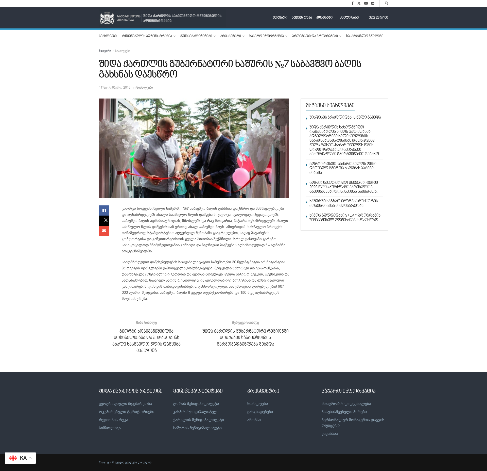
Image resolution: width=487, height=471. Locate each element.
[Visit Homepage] (162, 18)
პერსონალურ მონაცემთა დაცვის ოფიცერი (353, 422)
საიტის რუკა (302, 18)
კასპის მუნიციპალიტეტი (195, 412)
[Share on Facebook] (104, 210)
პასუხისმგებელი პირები (344, 412)
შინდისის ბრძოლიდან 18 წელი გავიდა (345, 118)
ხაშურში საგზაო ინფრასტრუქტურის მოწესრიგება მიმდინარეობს (343, 203)
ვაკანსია (330, 433)
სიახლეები (108, 36)
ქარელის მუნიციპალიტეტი (198, 420)
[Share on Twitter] (104, 221)
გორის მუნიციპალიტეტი (196, 404)
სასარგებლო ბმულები (364, 36)
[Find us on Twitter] (359, 3)
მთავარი (280, 18)
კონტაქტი (324, 18)
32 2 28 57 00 (378, 18)
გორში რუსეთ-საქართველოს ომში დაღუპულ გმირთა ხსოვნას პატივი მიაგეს (342, 168)
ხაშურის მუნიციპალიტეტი (197, 428)
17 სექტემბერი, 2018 (114, 87)
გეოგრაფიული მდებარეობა (125, 404)
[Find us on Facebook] (353, 3)
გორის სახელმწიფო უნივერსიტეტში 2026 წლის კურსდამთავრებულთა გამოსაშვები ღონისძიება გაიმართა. (343, 187)
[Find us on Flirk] (372, 3)
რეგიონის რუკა (113, 420)
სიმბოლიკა (110, 428)
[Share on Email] (104, 231)
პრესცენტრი (230, 36)
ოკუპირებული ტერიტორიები (126, 412)
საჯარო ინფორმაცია (266, 36)
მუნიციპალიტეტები (196, 36)
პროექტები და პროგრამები (315, 36)
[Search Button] (386, 3)
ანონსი (254, 420)
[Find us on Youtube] (366, 3)
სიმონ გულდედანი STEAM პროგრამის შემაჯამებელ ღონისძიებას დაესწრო (344, 218)
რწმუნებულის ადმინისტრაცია (147, 36)
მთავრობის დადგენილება (346, 404)
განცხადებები (260, 412)
